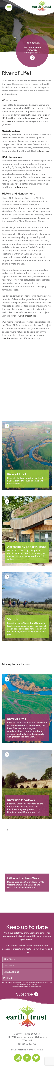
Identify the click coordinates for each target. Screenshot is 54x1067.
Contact (31, 1049)
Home (40, 1049)
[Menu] (8, 7)
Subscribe (24, 994)
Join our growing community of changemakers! (32, 47)
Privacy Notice (18, 1049)
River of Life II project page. (24, 315)
